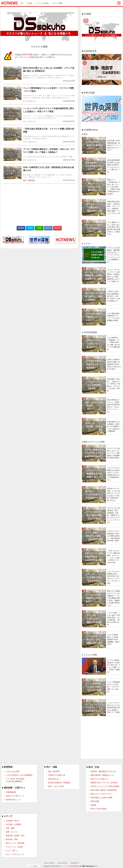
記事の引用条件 (49, 863)
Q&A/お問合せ (63, 863)
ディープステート (30, 101)
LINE (39, 228)
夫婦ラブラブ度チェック (15, 796)
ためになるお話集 (12, 771)
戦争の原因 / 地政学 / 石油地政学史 (103, 790)
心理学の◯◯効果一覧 (56, 775)
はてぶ (48, 228)
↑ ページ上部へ (33, 866)
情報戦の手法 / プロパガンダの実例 (103, 783)
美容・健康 (10, 828)
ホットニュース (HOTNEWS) (69, 866)
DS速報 (29, 3)
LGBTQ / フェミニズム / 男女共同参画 (104, 786)
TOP (21, 3)
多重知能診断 (11, 792)
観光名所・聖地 (12, 839)
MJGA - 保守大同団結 (98, 809)
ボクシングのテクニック (15, 854)
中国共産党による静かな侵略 (101, 798)
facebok (21, 228)
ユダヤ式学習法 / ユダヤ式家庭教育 (19, 775)
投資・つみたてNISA (56, 786)
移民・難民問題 (29, 180)
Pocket (57, 228)
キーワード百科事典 (42, 3)
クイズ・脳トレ (12, 850)
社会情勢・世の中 (12, 821)
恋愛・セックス (12, 832)
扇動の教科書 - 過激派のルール (102, 775)
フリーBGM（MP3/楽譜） (15, 780)
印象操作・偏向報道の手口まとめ (103, 771)
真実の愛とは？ (54, 779)
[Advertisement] (39, 204)
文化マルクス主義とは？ (99, 779)
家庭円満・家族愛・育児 (15, 836)
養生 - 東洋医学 (54, 771)
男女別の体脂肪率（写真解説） (60, 783)
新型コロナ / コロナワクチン (101, 794)
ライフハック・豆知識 (14, 847)
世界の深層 (27, 54)
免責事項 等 (75, 863)
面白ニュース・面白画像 (15, 843)
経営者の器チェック (13, 800)
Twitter (30, 228)
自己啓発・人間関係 (13, 824)
